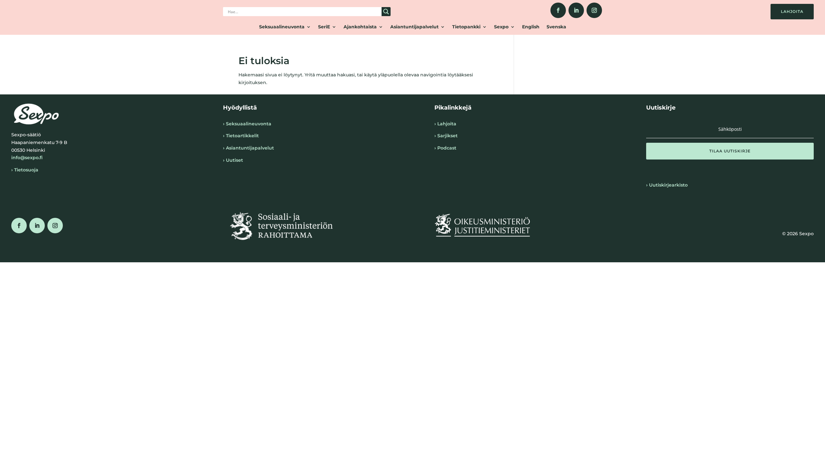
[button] (730, 151)
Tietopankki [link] (466, 27)
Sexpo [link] (501, 27)
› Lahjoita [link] (445, 124)
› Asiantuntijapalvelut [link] (248, 148)
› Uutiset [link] (233, 160)
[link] (558, 10)
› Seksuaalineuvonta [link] (247, 124)
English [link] (530, 27)
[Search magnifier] (386, 11)
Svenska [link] (556, 27)
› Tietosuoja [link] (24, 170)
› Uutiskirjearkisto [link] (667, 185)
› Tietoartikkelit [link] (241, 136)
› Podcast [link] (445, 148)
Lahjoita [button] (792, 11)
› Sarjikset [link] (446, 136)
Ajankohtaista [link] (360, 27)
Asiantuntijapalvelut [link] (414, 27)
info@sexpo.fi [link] (27, 157)
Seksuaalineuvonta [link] (282, 27)
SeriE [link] (324, 27)
